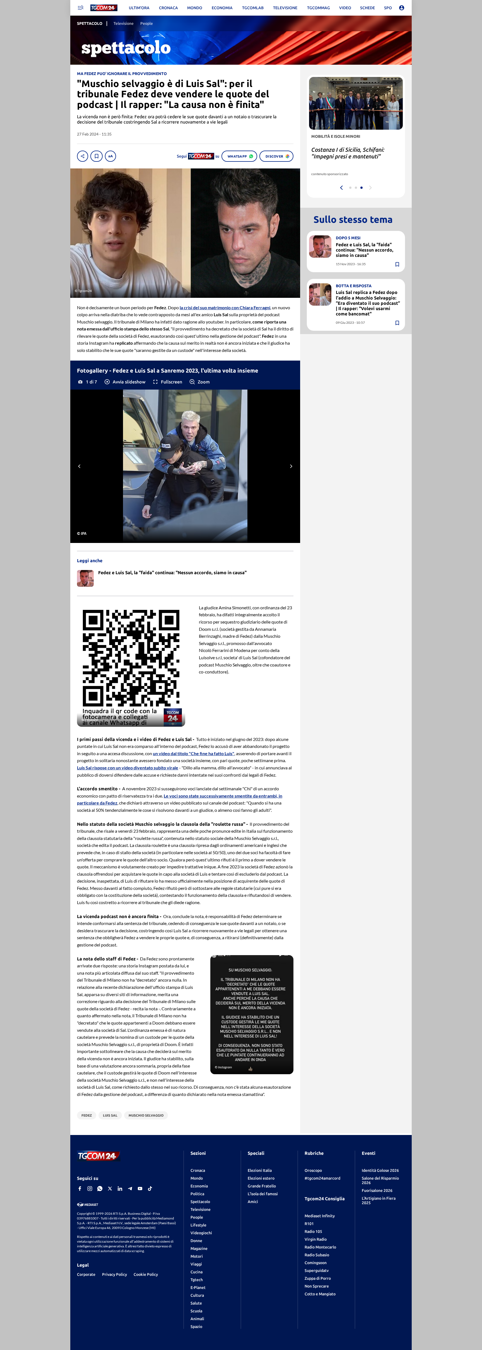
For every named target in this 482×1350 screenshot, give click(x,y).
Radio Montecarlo (320, 1247)
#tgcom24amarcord (322, 1178)
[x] (110, 1188)
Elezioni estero (261, 1178)
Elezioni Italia (260, 1170)
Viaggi (196, 1264)
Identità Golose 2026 (380, 1170)
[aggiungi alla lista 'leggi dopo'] (96, 156)
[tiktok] (150, 1188)
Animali (197, 1319)
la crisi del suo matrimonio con (225, 307)
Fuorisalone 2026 (377, 1190)
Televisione (201, 1209)
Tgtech (197, 1279)
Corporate (86, 1274)
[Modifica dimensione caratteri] (110, 156)
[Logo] (103, 7)
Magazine (199, 1248)
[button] (124, 381)
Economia (199, 1186)
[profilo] (402, 7)
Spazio (196, 1326)
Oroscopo (313, 1170)
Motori (197, 1256)
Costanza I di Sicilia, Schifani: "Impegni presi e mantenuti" (347, 153)
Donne (196, 1240)
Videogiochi (201, 1233)
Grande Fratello (262, 1186)
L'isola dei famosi (263, 1194)
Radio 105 (313, 1231)
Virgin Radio (316, 1239)
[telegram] (130, 1188)
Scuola (196, 1311)
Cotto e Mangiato (320, 1294)
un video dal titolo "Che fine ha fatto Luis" (193, 753)
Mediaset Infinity (320, 1216)
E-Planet (198, 1287)
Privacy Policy (114, 1274)
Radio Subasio (317, 1255)
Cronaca (198, 1170)
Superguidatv (317, 1270)
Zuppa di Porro (318, 1278)
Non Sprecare (317, 1286)
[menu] (80, 7)
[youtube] (140, 1188)
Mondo (197, 1178)
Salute (196, 1303)
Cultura (197, 1295)
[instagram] (90, 1188)
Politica (197, 1194)
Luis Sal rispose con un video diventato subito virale (127, 767)
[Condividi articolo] (82, 156)
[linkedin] (120, 1188)
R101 (309, 1223)
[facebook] (80, 1188)
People (197, 1217)
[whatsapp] (100, 1188)
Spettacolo (200, 1201)
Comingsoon (316, 1262)
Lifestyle (198, 1225)
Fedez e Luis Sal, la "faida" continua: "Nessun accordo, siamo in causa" (364, 250)
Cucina (197, 1272)
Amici (253, 1201)
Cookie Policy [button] (146, 1274)
